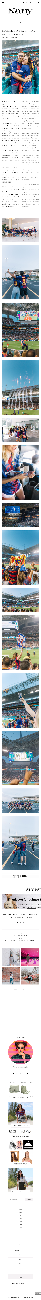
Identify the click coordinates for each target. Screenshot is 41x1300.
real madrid (11, 917)
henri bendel (27, 916)
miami (35, 916)
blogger (19, 914)
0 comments (20, 927)
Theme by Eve (28, 1297)
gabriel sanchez (16, 916)
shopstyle (20, 917)
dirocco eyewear (29, 914)
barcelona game (9, 914)
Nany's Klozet (17, 1297)
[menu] (3, 2)
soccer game (29, 917)
